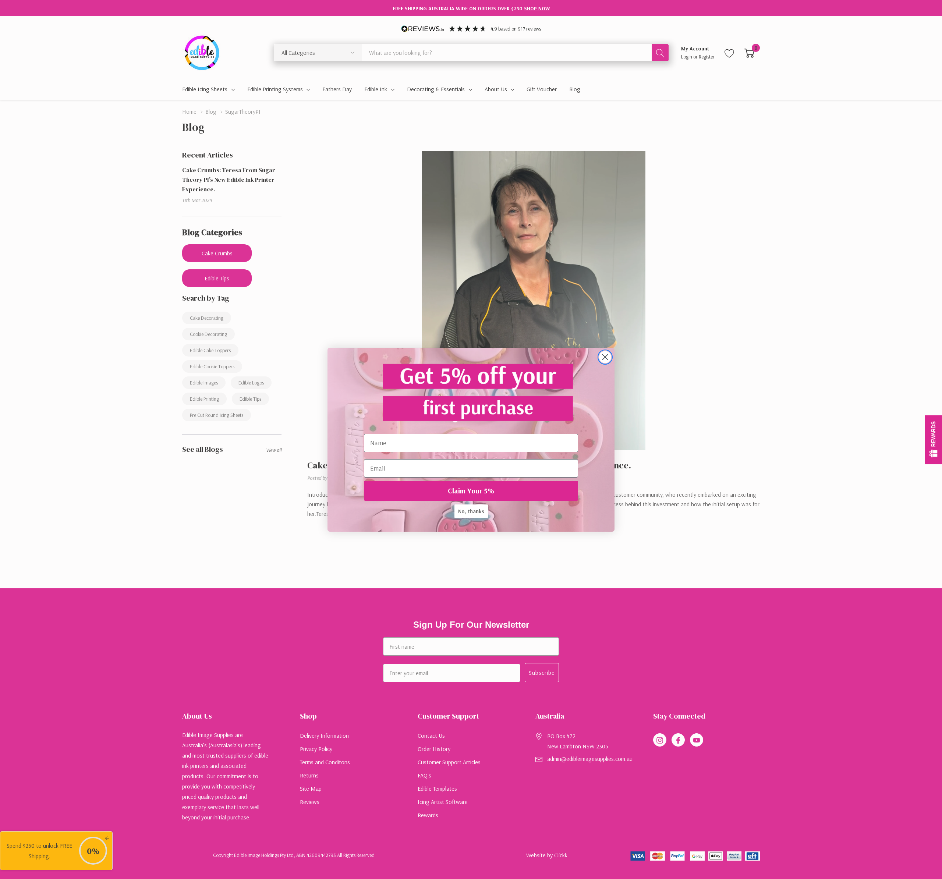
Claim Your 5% (471, 490)
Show (933, 439)
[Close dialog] (605, 357)
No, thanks (471, 511)
